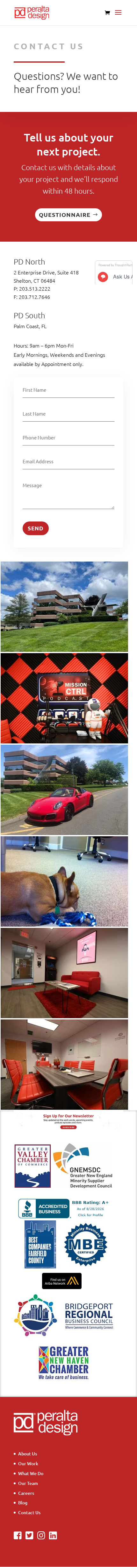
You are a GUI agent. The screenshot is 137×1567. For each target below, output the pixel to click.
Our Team (28, 1483)
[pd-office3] (64, 925)
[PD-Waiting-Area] (64, 1016)
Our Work (28, 1463)
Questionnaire (64, 214)
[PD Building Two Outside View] (64, 650)
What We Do (30, 1473)
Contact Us (29, 1512)
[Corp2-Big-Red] (64, 1108)
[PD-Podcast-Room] (64, 742)
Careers (26, 1493)
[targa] (64, 833)
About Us (27, 1454)
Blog (22, 1503)
